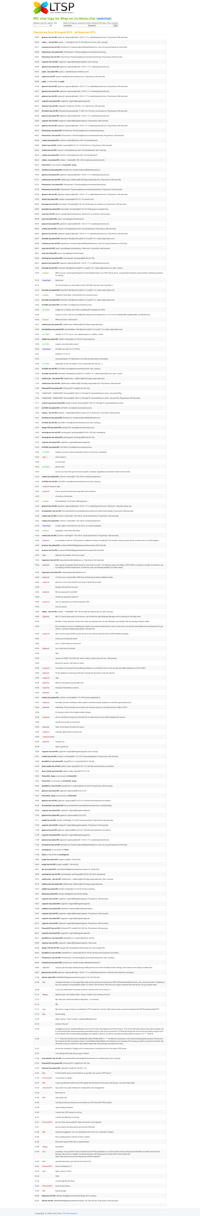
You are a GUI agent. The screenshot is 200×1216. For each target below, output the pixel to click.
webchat (103, 18)
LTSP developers (69, 1213)
